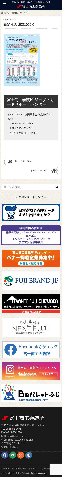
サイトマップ (34, 469)
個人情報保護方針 (19, 469)
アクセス (5, 469)
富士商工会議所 (22, 473)
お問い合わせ (47, 469)
